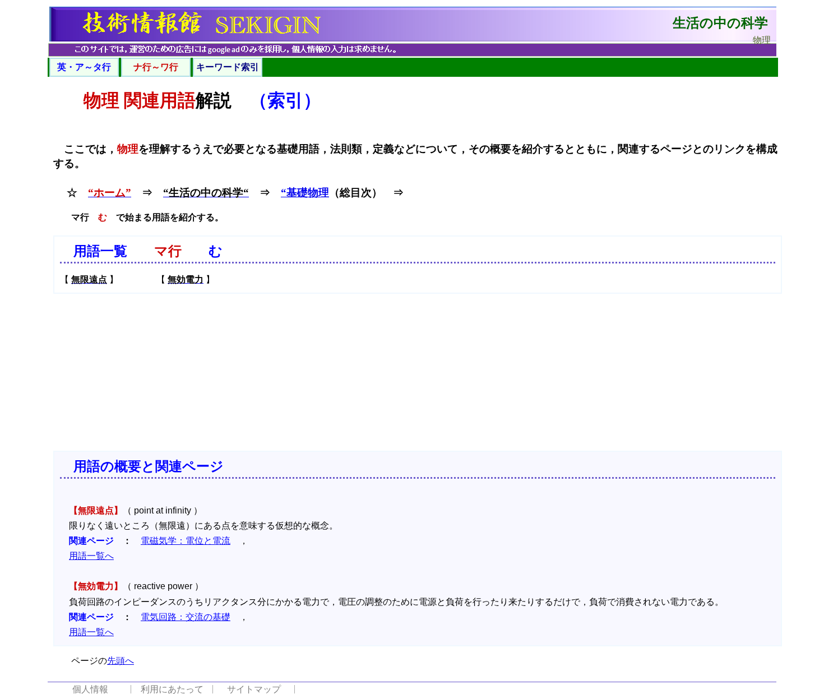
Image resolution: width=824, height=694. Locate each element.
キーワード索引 (227, 67)
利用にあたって (172, 689)
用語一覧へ (91, 556)
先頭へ (120, 660)
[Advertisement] (417, 372)
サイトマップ (254, 689)
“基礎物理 (305, 192)
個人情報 (90, 689)
